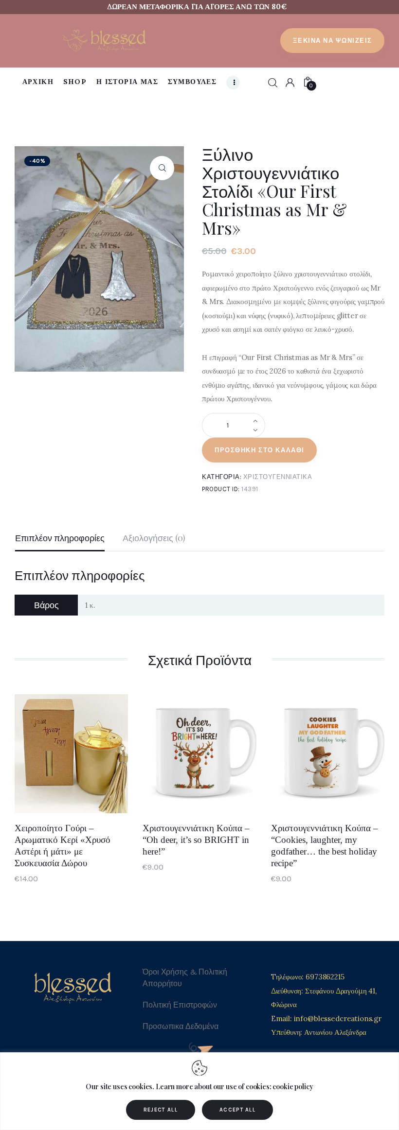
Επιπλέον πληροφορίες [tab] (60, 538)
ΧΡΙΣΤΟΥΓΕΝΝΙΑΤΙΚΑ (277, 476)
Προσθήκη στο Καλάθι (260, 450)
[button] (162, 168)
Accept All (237, 1110)
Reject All (161, 1110)
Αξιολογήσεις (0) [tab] (154, 538)
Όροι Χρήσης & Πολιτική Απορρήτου (185, 977)
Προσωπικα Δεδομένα (180, 1026)
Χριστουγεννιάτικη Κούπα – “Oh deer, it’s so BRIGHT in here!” (196, 839)
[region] (199, 1091)
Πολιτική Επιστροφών (180, 1005)
